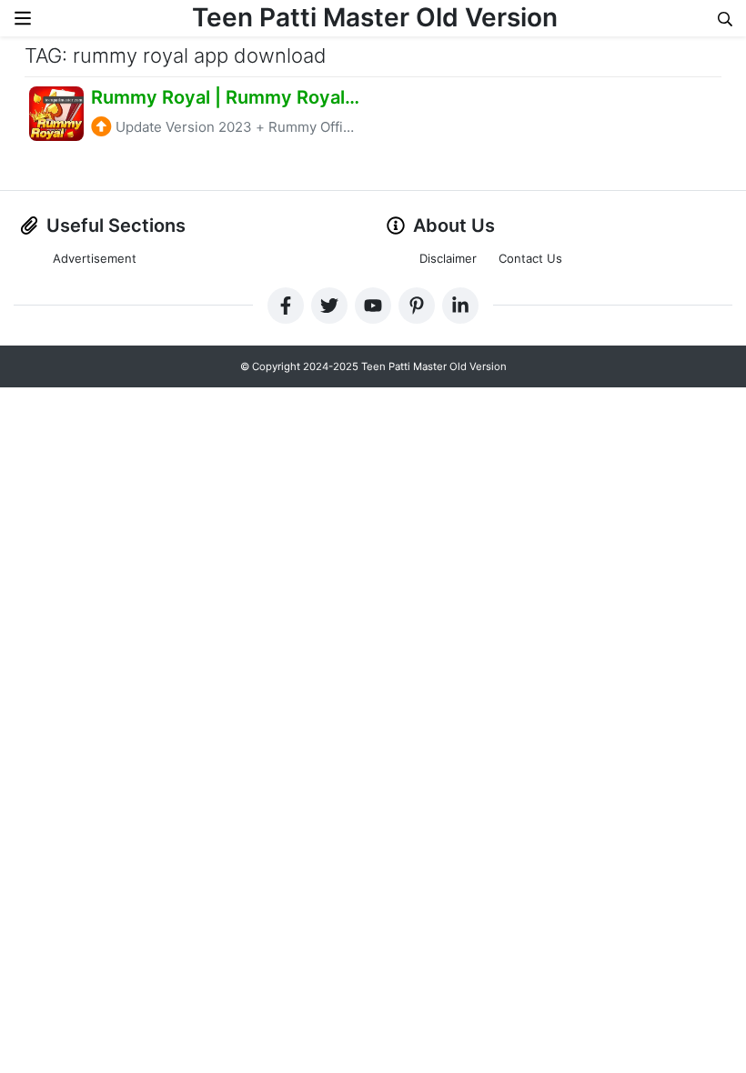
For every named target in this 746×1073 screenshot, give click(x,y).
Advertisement (94, 258)
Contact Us (530, 258)
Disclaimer (448, 258)
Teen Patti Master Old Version (375, 17)
